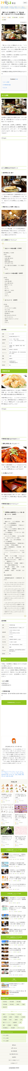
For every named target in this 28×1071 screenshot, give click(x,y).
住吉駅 (4, 19)
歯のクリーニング (6, 1022)
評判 (2, 776)
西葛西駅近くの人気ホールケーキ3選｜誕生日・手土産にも (6, 796)
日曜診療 (16, 1016)
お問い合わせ (14, 1048)
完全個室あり (5, 1027)
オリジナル (8, 771)
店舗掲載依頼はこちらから (14, 702)
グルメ (4, 17)
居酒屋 (19, 774)
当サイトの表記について (14, 1060)
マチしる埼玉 (5, 1035)
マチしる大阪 (5, 1038)
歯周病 (16, 1019)
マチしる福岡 (5, 1040)
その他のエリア (14, 1063)
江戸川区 (22, 17)
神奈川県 (5, 1007)
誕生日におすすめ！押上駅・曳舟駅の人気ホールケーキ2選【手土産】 (20, 839)
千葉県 (23, 1004)
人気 (20, 773)
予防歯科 (5, 1019)
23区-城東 (15, 17)
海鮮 (23, 774)
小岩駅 (17, 802)
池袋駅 (20, 880)
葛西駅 (3, 802)
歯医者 (10, 1016)
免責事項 (14, 1057)
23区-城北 (12, 1004)
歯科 (4, 1025)
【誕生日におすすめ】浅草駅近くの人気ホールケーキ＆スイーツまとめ (6, 817)
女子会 (10, 774)
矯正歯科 (13, 1027)
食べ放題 (6, 776)
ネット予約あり (5, 773)
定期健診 (9, 1025)
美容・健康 (12, 859)
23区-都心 (5, 1001)
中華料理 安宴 (7, 84)
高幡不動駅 (21, 918)
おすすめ (3, 771)
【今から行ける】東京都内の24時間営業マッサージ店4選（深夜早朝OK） (17, 971)
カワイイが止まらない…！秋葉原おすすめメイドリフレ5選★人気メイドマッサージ (17, 856)
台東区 (8, 822)
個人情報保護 (14, 1051)
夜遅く (10, 1019)
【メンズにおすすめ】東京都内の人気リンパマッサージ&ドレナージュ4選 (17, 886)
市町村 (18, 1004)
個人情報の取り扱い (14, 1054)
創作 (23, 773)
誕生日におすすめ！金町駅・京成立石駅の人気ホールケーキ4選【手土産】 (20, 817)
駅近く (4, 1014)
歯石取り (16, 1025)
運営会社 (14, 1045)
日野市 (16, 918)
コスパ (21, 771)
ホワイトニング (21, 1027)
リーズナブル (12, 773)
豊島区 (15, 880)
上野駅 (3, 845)
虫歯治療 (15, 1022)
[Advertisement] (14, 720)
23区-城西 (18, 1001)
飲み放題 (11, 776)
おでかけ (12, 911)
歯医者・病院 (12, 866)
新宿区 (18, 866)
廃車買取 (12, 994)
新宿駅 (20, 952)
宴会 (10, 17)
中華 (17, 773)
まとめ (5, 87)
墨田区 (21, 844)
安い (14, 774)
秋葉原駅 (22, 859)
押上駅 (17, 845)
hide (16, 79)
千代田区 (17, 859)
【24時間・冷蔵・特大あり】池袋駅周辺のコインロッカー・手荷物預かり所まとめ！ (17, 908)
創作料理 (3, 774)
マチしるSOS (12, 987)
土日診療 (23, 1016)
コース (17, 771)
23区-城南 (5, 1004)
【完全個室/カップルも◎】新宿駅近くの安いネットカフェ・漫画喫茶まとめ (17, 899)
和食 (7, 774)
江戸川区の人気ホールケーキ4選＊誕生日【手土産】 (20, 796)
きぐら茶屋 (6, 82)
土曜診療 (5, 1016)
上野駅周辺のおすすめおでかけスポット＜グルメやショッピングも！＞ (6, 839)
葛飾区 (21, 822)
